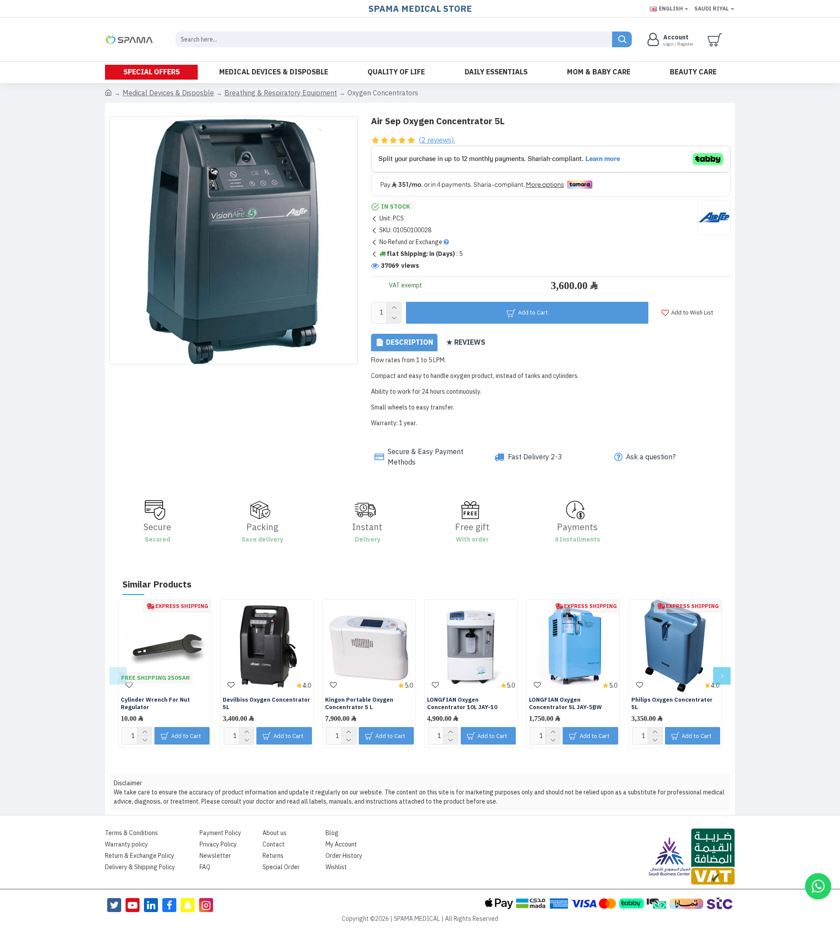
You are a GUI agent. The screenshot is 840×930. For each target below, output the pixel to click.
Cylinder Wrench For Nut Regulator (155, 703)
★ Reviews (465, 342)
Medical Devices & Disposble (168, 93)
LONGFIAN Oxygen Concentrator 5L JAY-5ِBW (565, 703)
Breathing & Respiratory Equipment (280, 93)
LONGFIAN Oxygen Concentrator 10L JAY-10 (462, 703)
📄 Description (404, 342)
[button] (118, 676)
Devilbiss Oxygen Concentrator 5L (266, 703)
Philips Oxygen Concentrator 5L (672, 703)
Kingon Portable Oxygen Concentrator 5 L (359, 703)
